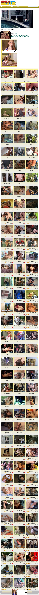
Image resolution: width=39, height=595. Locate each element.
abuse (22, 35)
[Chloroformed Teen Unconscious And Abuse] (32, 121)
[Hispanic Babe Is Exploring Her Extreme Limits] (19, 513)
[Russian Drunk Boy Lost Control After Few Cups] (32, 474)
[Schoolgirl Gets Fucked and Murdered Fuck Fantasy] (7, 277)
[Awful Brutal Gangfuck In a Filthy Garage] (32, 422)
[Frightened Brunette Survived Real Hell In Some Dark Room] (7, 344)
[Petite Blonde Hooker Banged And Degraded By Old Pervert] (7, 331)
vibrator (19, 35)
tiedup (17, 35)
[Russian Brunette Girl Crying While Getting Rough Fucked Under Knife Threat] (32, 225)
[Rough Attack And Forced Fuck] (19, 82)
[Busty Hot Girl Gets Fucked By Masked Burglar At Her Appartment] (7, 173)
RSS (18, 6)
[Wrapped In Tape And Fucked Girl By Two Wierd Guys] (32, 316)
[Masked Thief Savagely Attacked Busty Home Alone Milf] (32, 396)
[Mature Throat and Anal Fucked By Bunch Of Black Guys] (32, 264)
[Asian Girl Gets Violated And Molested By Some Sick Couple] (32, 409)
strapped (20, 36)
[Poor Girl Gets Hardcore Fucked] (7, 264)
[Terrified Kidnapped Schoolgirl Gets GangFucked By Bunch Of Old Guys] (32, 448)
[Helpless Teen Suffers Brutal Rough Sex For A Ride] (7, 370)
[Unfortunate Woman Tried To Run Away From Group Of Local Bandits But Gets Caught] (32, 370)
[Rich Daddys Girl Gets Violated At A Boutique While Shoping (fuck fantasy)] (32, 147)
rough (27, 35)
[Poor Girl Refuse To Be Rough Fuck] (32, 303)
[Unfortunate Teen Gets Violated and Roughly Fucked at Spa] (7, 134)
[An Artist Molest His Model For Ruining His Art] (32, 331)
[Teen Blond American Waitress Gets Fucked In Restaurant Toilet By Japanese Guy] (32, 526)
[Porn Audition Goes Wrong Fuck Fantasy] (19, 147)
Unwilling (15, 33)
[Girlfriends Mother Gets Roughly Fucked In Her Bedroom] (7, 513)
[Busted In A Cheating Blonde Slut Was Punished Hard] (19, 251)
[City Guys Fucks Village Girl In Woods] (32, 173)
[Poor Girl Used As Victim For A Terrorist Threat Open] (19, 264)
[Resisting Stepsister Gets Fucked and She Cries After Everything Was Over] (19, 186)
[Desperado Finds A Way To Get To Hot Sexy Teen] (32, 277)
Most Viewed (13, 6)
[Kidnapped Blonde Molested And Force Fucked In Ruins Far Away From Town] (32, 238)
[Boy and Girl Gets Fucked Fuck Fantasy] (19, 487)
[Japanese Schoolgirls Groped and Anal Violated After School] (19, 474)
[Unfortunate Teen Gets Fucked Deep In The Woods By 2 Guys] (19, 435)
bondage (25, 36)
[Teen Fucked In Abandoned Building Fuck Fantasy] (19, 121)
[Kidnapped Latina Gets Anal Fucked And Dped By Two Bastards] (19, 409)
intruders (14, 35)
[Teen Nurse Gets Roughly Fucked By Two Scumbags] (7, 487)
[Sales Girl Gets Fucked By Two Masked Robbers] (19, 383)
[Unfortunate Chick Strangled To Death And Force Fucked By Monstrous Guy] (7, 69)
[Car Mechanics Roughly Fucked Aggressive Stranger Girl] (7, 396)
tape (15, 36)
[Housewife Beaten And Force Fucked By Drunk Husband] (32, 344)
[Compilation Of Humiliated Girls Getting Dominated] (7, 316)
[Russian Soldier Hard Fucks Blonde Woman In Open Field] (32, 290)
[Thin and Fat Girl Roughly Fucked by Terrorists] (19, 526)
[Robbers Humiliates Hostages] (32, 357)
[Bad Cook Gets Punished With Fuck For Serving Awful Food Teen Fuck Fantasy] (32, 108)
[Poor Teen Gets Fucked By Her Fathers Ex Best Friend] (19, 160)
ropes (22, 36)
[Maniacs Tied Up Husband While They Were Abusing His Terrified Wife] (19, 238)
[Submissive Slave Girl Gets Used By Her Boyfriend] (19, 225)
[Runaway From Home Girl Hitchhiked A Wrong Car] (7, 552)
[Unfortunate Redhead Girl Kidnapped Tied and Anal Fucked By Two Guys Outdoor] (32, 251)
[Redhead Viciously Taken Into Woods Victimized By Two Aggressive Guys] (19, 578)
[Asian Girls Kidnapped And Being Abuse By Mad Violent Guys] (19, 565)
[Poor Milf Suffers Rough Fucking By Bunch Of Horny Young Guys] (32, 539)
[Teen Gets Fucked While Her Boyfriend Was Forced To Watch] (7, 251)
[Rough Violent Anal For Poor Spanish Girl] (19, 134)
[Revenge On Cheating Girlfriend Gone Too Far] (7, 147)
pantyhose (12, 36)
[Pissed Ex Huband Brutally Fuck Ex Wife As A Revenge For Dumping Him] (32, 160)
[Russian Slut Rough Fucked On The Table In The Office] (19, 357)
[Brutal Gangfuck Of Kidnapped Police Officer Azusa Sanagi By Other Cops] (19, 290)
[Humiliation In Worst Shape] (7, 435)
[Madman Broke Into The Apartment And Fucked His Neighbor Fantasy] (32, 435)
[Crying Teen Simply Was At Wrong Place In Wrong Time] (19, 303)
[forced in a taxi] (7, 95)
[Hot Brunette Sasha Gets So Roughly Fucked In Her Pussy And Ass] (19, 552)
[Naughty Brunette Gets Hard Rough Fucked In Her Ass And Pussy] (32, 461)
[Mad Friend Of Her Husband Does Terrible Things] (32, 500)
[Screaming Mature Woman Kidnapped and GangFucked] (32, 95)
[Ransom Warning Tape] (7, 303)
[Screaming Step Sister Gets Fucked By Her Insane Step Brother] (7, 160)
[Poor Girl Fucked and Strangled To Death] (7, 199)
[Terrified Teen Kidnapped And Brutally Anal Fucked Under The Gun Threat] (19, 539)
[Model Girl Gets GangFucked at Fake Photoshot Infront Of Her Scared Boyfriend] (32, 82)
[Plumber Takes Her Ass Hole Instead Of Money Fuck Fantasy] (7, 383)
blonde (17, 36)
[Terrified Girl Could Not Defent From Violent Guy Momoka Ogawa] (7, 422)
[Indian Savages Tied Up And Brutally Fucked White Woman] (7, 238)
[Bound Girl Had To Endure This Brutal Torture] (7, 565)
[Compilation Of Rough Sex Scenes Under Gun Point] (19, 461)
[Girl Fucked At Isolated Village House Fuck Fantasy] (19, 69)
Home (2, 6)
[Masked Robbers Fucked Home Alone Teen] (32, 186)
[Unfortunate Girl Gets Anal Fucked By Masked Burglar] (19, 422)
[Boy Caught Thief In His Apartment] (7, 290)
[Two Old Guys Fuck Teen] (7, 186)
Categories (7, 6)
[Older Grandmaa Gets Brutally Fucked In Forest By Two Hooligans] (7, 461)
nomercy (24, 35)
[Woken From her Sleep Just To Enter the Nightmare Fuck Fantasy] (32, 199)
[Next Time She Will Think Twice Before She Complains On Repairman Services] (32, 383)
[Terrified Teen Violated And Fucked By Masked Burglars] (32, 552)
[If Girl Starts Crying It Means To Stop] (7, 225)
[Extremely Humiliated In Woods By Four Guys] (19, 316)
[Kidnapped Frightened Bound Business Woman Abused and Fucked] (32, 513)
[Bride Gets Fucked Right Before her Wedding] (19, 448)
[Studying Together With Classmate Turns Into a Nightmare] (7, 121)
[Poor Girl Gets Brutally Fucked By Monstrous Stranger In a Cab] (7, 539)
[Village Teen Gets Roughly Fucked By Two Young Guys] (32, 134)
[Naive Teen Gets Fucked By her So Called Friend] (19, 396)
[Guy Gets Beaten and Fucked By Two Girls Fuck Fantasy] (7, 448)
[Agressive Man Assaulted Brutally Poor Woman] (19, 173)
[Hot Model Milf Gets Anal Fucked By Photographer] (7, 474)
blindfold (28, 36)
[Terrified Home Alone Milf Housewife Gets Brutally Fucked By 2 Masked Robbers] (19, 277)
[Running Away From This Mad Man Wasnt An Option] (7, 500)
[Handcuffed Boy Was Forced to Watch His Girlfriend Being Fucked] (7, 212)
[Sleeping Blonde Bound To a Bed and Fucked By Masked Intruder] (7, 526)
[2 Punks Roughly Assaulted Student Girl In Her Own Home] (19, 331)
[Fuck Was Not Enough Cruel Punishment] (32, 212)
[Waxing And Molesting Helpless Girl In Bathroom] (7, 578)
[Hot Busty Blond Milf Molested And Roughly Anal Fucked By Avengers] (19, 199)
